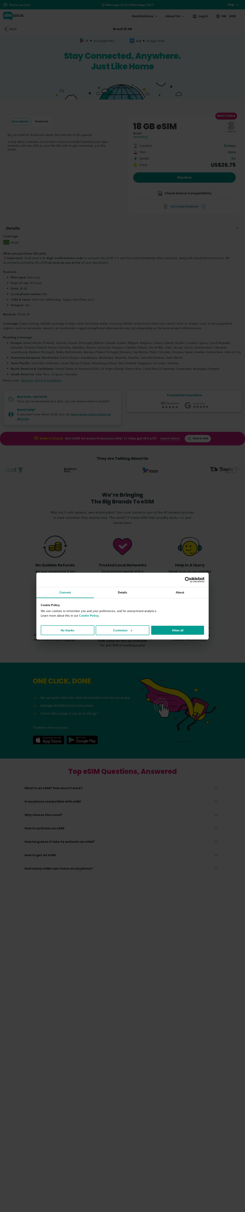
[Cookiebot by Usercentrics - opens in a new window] (187, 580)
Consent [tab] (65, 592)
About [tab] (180, 592)
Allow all (177, 630)
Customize (120, 630)
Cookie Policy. (89, 615)
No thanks (67, 630)
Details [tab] (122, 592)
